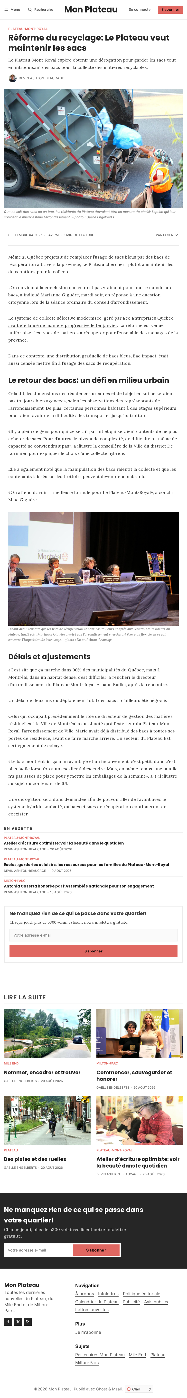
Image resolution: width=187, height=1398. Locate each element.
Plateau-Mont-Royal (28, 29)
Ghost (101, 1389)
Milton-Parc (15, 881)
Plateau (11, 1150)
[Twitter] (18, 1322)
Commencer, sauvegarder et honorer (134, 1076)
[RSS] (28, 1322)
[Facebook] (8, 1322)
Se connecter (140, 9)
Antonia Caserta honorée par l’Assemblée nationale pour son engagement (79, 886)
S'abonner (170, 9)
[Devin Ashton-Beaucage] (12, 78)
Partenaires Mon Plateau (100, 1354)
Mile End (11, 1063)
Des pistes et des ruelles (35, 1159)
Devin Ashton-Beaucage (41, 78)
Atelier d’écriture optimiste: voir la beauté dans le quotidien (64, 843)
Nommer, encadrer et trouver (42, 1072)
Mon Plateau (60, 1389)
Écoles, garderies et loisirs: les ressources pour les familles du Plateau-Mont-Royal (86, 864)
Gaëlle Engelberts (20, 1081)
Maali (117, 1389)
